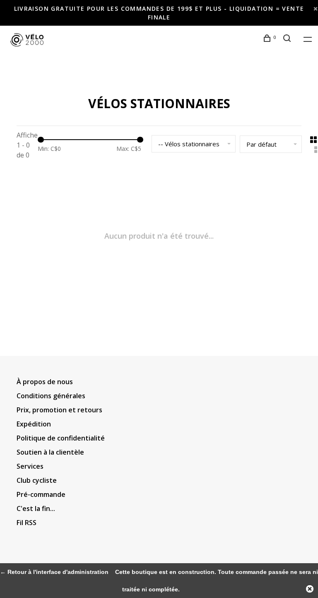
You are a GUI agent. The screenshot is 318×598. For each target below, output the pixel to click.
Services (30, 466)
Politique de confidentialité (61, 438)
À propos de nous (45, 381)
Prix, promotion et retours (59, 409)
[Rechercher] (288, 39)
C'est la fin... (36, 508)
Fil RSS (26, 522)
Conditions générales (51, 395)
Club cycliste (37, 480)
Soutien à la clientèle (50, 452)
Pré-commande (41, 494)
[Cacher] (309, 589)
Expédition (34, 424)
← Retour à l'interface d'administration (54, 572)
